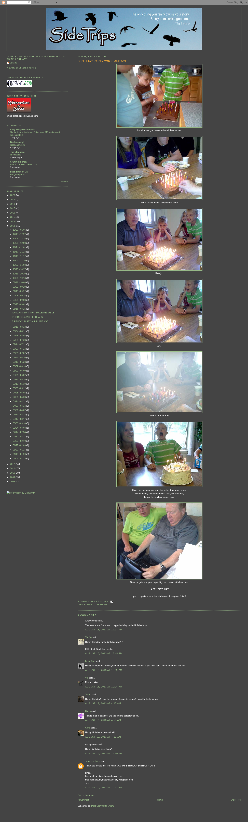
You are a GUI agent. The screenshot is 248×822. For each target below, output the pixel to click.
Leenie (13, 63)
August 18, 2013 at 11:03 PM (103, 670)
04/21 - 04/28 (19, 397)
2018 (13, 204)
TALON (88, 637)
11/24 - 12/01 (19, 247)
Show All (64, 181)
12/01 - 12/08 (19, 243)
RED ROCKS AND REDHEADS (27, 317)
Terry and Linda (92, 761)
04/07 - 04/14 (19, 406)
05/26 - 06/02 (19, 375)
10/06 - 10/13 (19, 278)
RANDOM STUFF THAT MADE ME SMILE (33, 312)
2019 (13, 199)
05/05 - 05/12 (19, 388)
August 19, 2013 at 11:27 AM (103, 787)
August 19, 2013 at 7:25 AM (103, 737)
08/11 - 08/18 (19, 327)
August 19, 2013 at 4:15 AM (103, 703)
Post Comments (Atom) (102, 806)
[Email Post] (111, 601)
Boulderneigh (17, 142)
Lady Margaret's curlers (22, 129)
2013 (13, 226)
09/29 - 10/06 (19, 282)
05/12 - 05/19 (19, 384)
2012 (13, 464)
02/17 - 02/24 (19, 432)
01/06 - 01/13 (19, 458)
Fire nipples (15, 155)
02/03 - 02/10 (19, 441)
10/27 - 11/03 (19, 265)
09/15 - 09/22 (19, 291)
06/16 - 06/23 (19, 362)
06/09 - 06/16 (19, 366)
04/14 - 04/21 (19, 401)
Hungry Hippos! (17, 174)
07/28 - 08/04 (19, 335)
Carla (87, 727)
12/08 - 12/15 (19, 238)
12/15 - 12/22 (19, 234)
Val (86, 678)
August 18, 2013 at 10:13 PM (103, 629)
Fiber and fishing (17, 145)
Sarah (88, 694)
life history (102, 604)
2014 (13, 221)
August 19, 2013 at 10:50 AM (103, 753)
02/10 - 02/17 (19, 436)
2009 (13, 477)
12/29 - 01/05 (19, 230)
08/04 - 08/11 (19, 331)
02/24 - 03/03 (19, 428)
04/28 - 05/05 (19, 392)
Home (160, 800)
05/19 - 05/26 (19, 379)
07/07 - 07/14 (19, 349)
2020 (13, 195)
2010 (13, 473)
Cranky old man (18, 162)
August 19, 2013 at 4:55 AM (103, 720)
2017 (13, 208)
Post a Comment (86, 795)
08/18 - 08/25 (19, 309)
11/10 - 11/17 (19, 256)
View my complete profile (21, 68)
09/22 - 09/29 (19, 287)
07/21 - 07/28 (19, 340)
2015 (13, 217)
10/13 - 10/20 (19, 273)
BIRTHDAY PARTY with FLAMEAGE (102, 61)
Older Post (236, 800)
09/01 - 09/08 (19, 300)
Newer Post (83, 800)
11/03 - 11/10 (19, 260)
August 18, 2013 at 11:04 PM (103, 686)
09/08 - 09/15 (19, 295)
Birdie (88, 711)
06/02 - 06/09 (19, 370)
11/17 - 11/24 (19, 251)
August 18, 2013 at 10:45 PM (103, 653)
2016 (13, 212)
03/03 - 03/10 (19, 423)
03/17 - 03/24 (19, 414)
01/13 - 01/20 (19, 454)
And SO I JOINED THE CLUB (23, 164)
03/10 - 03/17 (19, 419)
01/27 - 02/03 (19, 445)
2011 (13, 468)
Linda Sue (90, 661)
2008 (13, 481)
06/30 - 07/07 (19, 353)
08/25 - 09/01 (19, 304)
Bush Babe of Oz (19, 171)
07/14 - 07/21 (19, 344)
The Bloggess (17, 152)
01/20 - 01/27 (19, 449)
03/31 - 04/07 (19, 410)
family (90, 604)
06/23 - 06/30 (19, 357)
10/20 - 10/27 (19, 269)
